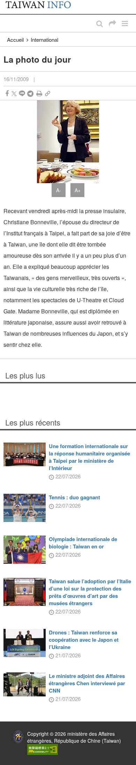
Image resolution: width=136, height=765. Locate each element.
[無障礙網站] (42, 748)
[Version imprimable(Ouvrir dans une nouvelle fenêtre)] (39, 93)
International (44, 39)
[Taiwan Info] (42, 7)
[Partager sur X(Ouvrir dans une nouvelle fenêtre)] (14, 93)
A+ (78, 190)
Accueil (15, 39)
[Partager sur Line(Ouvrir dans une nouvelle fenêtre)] (22, 93)
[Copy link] (47, 93)
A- (58, 190)
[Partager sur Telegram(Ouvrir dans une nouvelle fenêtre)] (30, 93)
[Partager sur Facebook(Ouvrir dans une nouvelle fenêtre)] (6, 93)
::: (7, 3)
